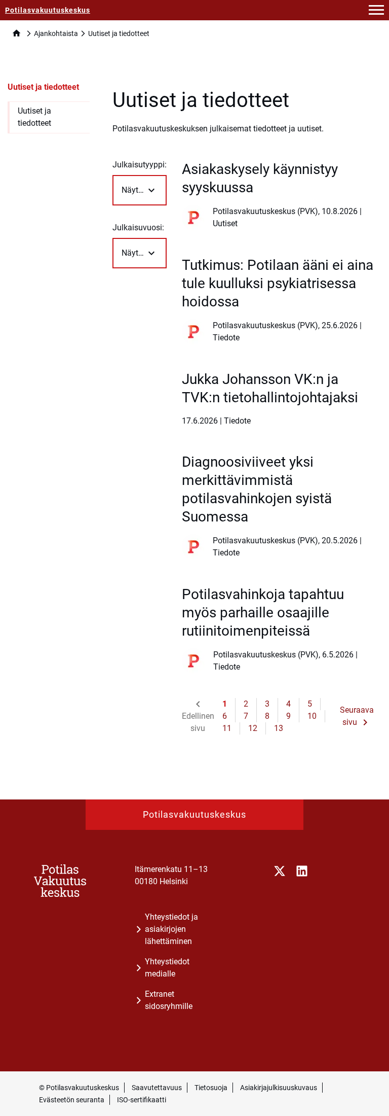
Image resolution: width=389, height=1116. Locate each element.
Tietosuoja (210, 1088)
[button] (376, 10)
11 (226, 728)
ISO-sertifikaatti (141, 1100)
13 (278, 728)
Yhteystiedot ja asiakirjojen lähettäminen (171, 929)
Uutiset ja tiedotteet (43, 87)
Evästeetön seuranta (71, 1100)
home (16, 33)
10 (312, 716)
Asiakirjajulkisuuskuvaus (278, 1088)
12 (252, 728)
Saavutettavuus (157, 1088)
